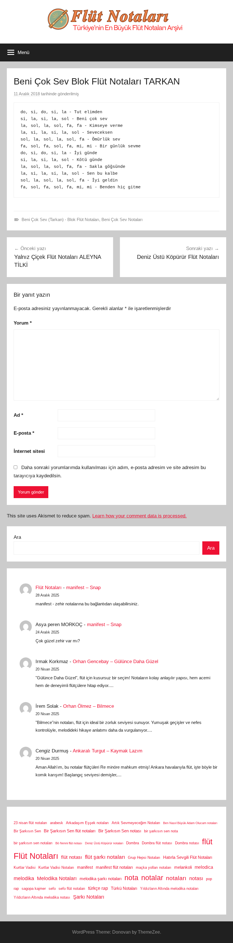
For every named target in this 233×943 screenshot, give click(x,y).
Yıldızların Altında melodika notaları (169, 888)
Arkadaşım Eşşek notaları (87, 823)
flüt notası (71, 857)
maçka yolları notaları (153, 867)
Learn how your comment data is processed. (139, 516)
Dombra (132, 843)
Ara (17, 537)
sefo (52, 888)
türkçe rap (98, 888)
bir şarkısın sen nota (161, 831)
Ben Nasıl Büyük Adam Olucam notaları (190, 823)
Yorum (23, 323)
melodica (204, 867)
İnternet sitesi (29, 451)
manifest (85, 867)
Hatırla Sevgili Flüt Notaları (187, 857)
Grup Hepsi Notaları (144, 857)
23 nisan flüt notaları (30, 823)
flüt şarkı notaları (105, 857)
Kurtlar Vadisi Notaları (56, 867)
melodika (24, 878)
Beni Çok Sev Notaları (122, 219)
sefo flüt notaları (72, 888)
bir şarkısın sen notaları (33, 843)
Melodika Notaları (57, 878)
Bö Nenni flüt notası (68, 843)
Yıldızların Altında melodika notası (42, 897)
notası (196, 878)
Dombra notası (187, 843)
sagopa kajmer (34, 888)
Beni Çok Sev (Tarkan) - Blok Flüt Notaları (60, 219)
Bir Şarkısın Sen (27, 831)
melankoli (183, 867)
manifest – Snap (83, 587)
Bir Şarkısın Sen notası (119, 831)
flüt (207, 841)
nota (131, 878)
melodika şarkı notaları (101, 878)
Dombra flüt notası (157, 843)
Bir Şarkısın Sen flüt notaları (69, 831)
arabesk (56, 823)
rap (16, 888)
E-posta (24, 433)
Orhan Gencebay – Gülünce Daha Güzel (115, 661)
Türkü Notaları (124, 888)
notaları (176, 878)
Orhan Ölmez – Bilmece (88, 706)
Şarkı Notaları (88, 897)
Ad (18, 415)
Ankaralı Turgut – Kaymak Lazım (107, 751)
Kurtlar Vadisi (25, 867)
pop (209, 879)
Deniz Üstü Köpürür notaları (104, 843)
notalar (152, 878)
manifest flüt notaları (114, 867)
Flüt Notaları (49, 587)
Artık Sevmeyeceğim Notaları (136, 823)
